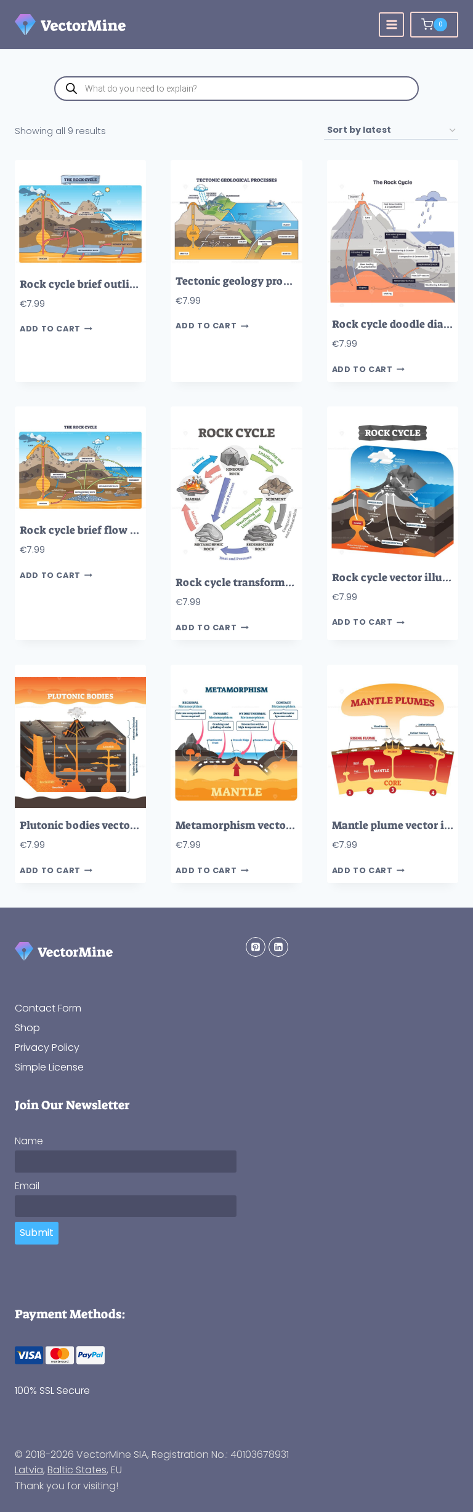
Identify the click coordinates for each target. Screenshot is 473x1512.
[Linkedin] (278, 947)
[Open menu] (391, 25)
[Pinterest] (255, 947)
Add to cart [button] (50, 329)
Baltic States (77, 1470)
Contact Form (48, 1008)
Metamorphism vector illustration (264, 825)
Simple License (49, 1067)
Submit (37, 1232)
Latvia (29, 1470)
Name (29, 1141)
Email (27, 1186)
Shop (27, 1028)
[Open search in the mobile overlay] (236, 88)
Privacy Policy (47, 1047)
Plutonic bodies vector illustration (108, 825)
